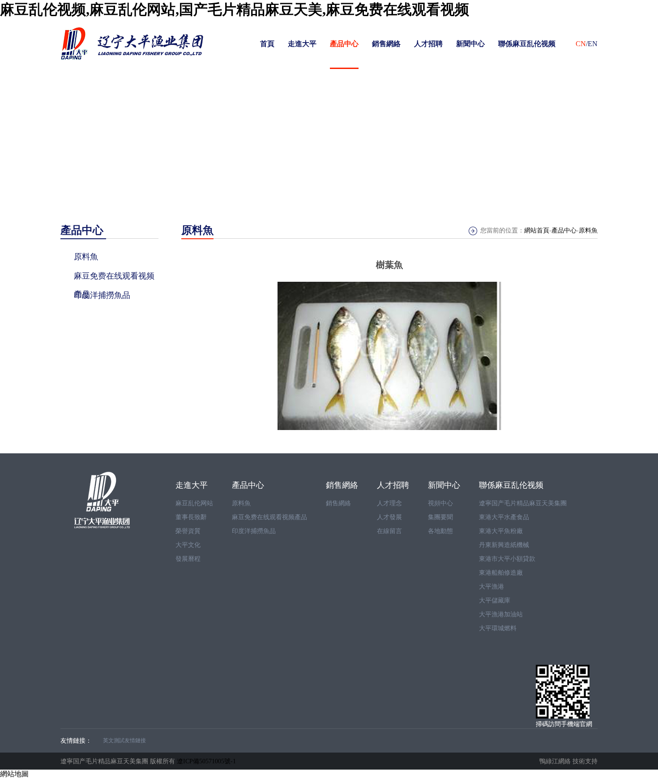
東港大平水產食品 (504, 517)
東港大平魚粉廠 (501, 531)
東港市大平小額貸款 (507, 558)
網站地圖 (14, 774)
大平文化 (188, 545)
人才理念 (389, 503)
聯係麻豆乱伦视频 (526, 43)
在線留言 (389, 531)
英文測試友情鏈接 (124, 740)
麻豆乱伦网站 (194, 503)
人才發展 (389, 517)
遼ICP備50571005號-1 (206, 761)
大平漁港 (491, 586)
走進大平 (302, 43)
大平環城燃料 (498, 628)
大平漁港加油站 (501, 614)
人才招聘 (428, 43)
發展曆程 (188, 558)
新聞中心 (470, 43)
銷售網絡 (386, 43)
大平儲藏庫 (494, 600)
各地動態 (440, 531)
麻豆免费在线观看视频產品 (269, 517)
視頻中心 (440, 503)
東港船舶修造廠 (501, 572)
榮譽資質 (188, 531)
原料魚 (588, 230)
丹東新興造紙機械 (504, 545)
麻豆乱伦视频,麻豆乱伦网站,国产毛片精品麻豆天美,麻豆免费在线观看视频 (234, 9)
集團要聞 (440, 517)
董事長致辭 (191, 517)
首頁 (267, 43)
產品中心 (344, 43)
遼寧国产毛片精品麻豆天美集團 (523, 503)
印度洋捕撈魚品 (254, 531)
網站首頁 (536, 230)
